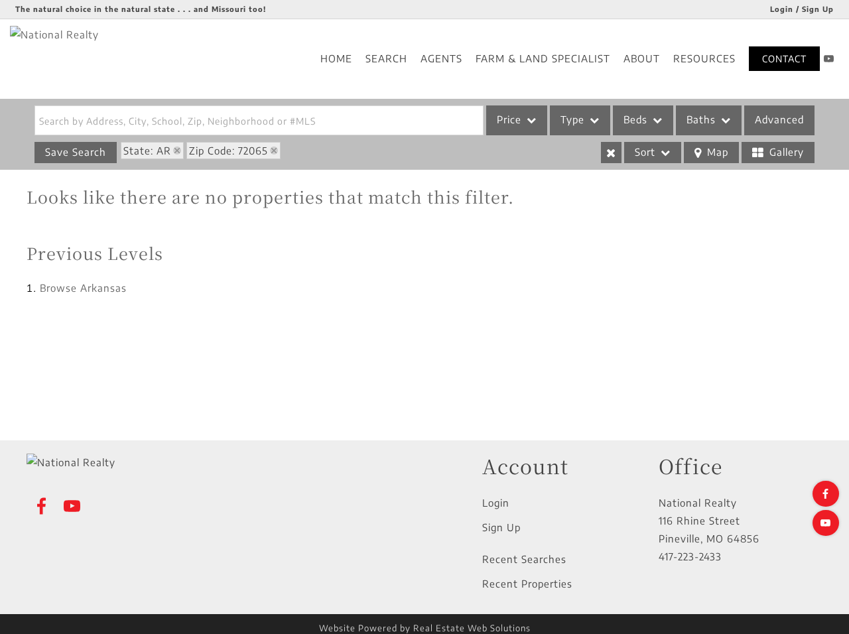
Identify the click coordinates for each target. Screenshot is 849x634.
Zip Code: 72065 (228, 151)
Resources (704, 58)
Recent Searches (524, 559)
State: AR (147, 151)
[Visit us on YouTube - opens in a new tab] (829, 58)
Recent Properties (527, 584)
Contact (784, 58)
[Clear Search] (611, 152)
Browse (83, 288)
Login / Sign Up (802, 9)
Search (386, 58)
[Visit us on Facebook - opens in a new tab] (826, 494)
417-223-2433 (690, 556)
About (641, 58)
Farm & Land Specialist (543, 58)
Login (495, 503)
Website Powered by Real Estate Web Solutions (425, 628)
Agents (441, 58)
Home (336, 58)
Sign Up (501, 527)
